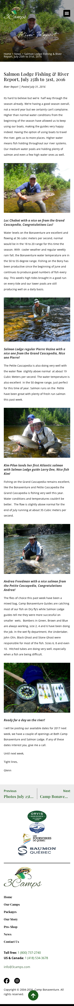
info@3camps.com (17, 967)
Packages (10, 912)
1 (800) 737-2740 (29, 953)
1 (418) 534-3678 (36, 958)
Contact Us (11, 942)
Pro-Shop (10, 927)
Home (7, 54)
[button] (66, 13)
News (17, 54)
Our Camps (12, 904)
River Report (37, 35)
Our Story (11, 919)
